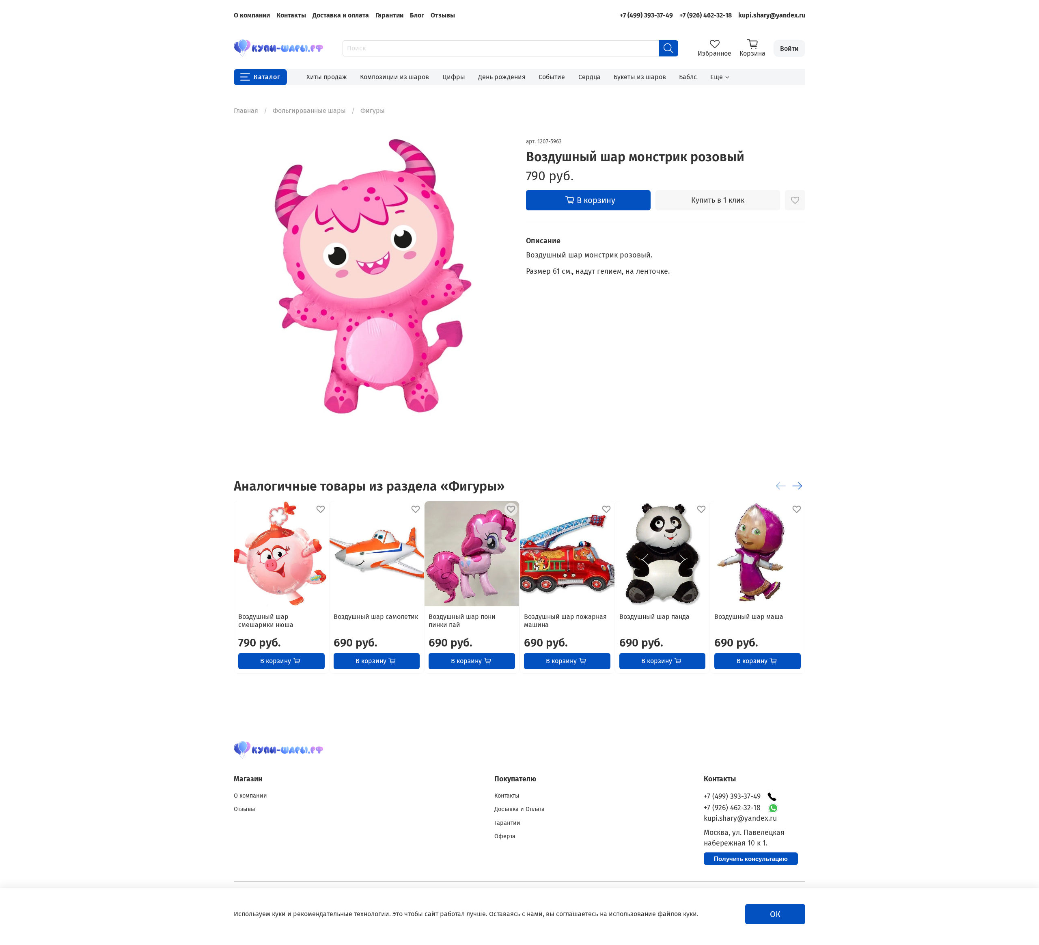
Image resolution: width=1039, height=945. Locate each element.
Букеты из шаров (640, 77)
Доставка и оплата (341, 15)
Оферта (504, 836)
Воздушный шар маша (748, 617)
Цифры (453, 77)
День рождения (502, 77)
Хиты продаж (326, 77)
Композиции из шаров (394, 77)
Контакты (291, 15)
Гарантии (389, 15)
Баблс (688, 77)
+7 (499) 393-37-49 (646, 15)
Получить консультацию (751, 858)
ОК (775, 914)
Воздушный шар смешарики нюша (265, 621)
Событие (552, 77)
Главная (246, 111)
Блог (417, 15)
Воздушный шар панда (654, 617)
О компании (252, 15)
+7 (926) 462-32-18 (705, 15)
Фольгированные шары (309, 111)
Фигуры (372, 111)
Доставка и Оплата (519, 809)
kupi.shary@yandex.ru (771, 15)
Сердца (589, 77)
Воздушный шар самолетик (376, 617)
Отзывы (443, 15)
